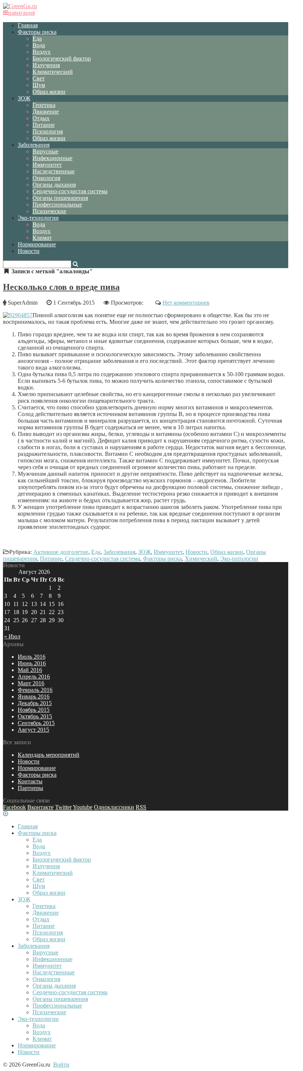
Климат (42, 238)
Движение (46, 111)
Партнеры (30, 788)
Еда (37, 38)
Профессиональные (57, 204)
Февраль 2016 (35, 690)
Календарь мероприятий (48, 755)
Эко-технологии (38, 218)
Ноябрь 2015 (34, 710)
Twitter (63, 807)
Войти (61, 1064)
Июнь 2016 (32, 663)
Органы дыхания (54, 184)
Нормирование (37, 244)
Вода (39, 45)
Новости (29, 251)
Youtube (82, 807)
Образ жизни (49, 92)
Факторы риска (37, 32)
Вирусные (45, 151)
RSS (141, 807)
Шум (39, 85)
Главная (28, 25)
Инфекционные (52, 158)
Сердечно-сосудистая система (70, 191)
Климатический (53, 72)
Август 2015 (33, 730)
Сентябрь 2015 (36, 723)
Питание (44, 125)
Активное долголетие (60, 552)
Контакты (30, 781)
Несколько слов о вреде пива (61, 287)
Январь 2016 (34, 696)
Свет (39, 78)
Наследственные (54, 171)
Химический (201, 558)
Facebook (14, 807)
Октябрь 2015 (35, 716)
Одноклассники (114, 807)
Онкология (46, 178)
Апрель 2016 (34, 676)
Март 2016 (31, 683)
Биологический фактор (62, 58)
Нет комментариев (186, 302)
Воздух (42, 52)
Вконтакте (40, 807)
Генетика (44, 105)
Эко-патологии (239, 558)
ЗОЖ (24, 98)
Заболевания (34, 145)
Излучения (46, 65)
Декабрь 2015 (35, 703)
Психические (49, 211)
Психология (48, 131)
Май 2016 (30, 670)
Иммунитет (47, 165)
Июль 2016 (31, 657)
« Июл (12, 636)
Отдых (41, 118)
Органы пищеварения (60, 198)
